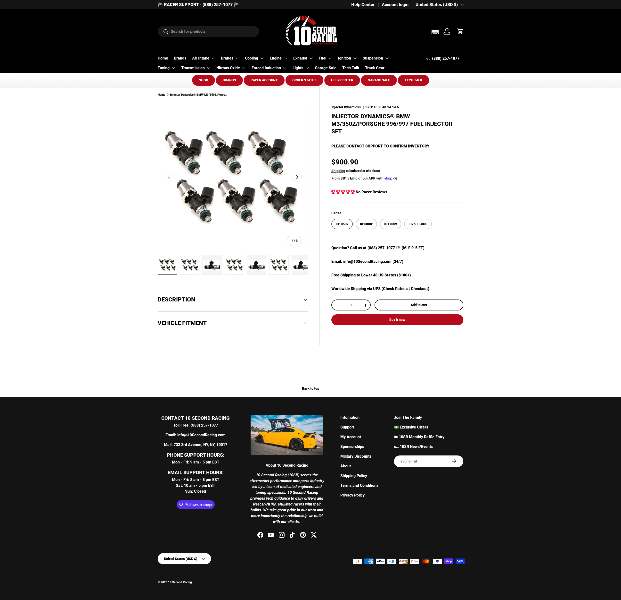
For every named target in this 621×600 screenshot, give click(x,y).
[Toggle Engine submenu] (285, 58)
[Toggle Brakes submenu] (237, 58)
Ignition (344, 58)
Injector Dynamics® (346, 107)
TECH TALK (413, 80)
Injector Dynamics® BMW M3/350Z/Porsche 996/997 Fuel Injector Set (199, 94)
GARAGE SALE (379, 80)
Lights (298, 68)
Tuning (164, 68)
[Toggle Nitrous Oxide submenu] (244, 68)
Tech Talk (350, 68)
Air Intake (200, 58)
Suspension (373, 58)
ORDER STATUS (304, 80)
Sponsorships (352, 446)
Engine (276, 58)
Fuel (322, 58)
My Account (350, 437)
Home (163, 58)
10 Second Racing (180, 582)
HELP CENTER (342, 80)
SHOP (203, 80)
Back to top (310, 388)
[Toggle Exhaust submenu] (311, 58)
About (345, 466)
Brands (180, 58)
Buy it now (397, 320)
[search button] (163, 32)
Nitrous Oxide (228, 68)
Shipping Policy (353, 475)
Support (347, 427)
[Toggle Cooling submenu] (262, 58)
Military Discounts (355, 456)
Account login (395, 4)
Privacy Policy (352, 495)
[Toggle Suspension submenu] (387, 58)
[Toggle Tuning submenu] (173, 68)
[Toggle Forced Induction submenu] (285, 68)
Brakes (227, 58)
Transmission (193, 68)
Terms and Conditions (359, 485)
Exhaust (300, 58)
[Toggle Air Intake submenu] (213, 58)
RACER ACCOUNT (264, 80)
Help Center (363, 4)
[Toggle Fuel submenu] (330, 58)
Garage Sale (325, 68)
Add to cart (419, 305)
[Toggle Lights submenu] (307, 68)
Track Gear (374, 68)
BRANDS (229, 80)
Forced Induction (266, 68)
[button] (435, 31)
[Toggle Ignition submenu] (355, 58)
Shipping (338, 171)
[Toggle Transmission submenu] (209, 68)
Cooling (251, 58)
